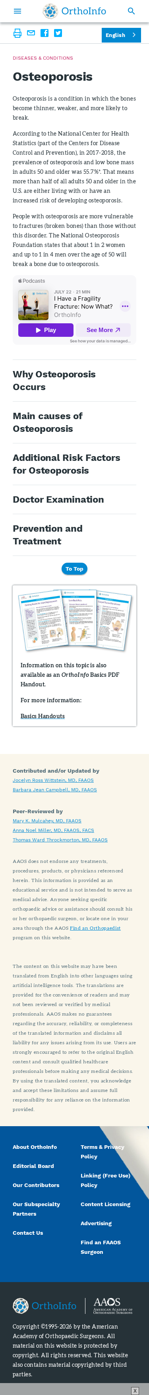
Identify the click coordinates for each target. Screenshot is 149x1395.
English (115, 35)
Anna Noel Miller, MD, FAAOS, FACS (53, 830)
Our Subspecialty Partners (36, 1209)
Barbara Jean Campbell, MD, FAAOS (55, 790)
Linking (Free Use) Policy (105, 1180)
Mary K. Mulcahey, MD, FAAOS (47, 821)
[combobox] (121, 35)
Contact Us (28, 1233)
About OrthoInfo (35, 1147)
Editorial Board (33, 1166)
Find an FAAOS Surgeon (101, 1247)
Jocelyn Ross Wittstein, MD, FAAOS (53, 780)
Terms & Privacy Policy (102, 1152)
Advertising (96, 1223)
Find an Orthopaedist (95, 928)
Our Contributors (37, 1185)
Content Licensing (105, 1204)
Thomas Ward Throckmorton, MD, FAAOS (60, 840)
